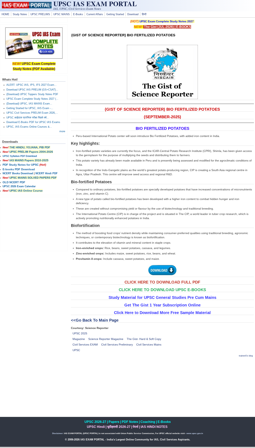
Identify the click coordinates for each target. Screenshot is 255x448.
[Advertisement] (162, 389)
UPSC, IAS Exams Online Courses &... (29, 126)
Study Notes (20, 14)
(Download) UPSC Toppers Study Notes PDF (32, 94)
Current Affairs (94, 14)
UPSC (76, 350)
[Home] (27, 7)
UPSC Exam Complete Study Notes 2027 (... (32, 98)
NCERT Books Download (18, 173)
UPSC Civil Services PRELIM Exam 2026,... (32, 112)
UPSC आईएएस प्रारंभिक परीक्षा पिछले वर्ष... (27, 117)
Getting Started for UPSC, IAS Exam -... (29, 108)
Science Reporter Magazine (105, 339)
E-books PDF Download (19, 169)
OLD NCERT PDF (14, 182)
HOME (5, 14)
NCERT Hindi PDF (46, 173)
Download (132, 14)
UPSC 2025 (80, 333)
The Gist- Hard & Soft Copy (144, 339)
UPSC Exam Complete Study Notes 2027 (166, 21)
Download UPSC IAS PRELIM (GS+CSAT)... (32, 89)
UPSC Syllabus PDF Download (20, 156)
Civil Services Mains (148, 344)
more (62, 131)
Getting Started (115, 14)
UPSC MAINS (61, 14)
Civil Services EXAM (85, 344)
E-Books (78, 14)
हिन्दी (144, 14)
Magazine (79, 339)
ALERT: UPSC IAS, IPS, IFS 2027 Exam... (31, 85)
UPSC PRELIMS (40, 14)
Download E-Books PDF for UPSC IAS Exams (33, 122)
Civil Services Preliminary (117, 344)
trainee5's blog (246, 355)
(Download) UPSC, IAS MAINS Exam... (29, 103)
